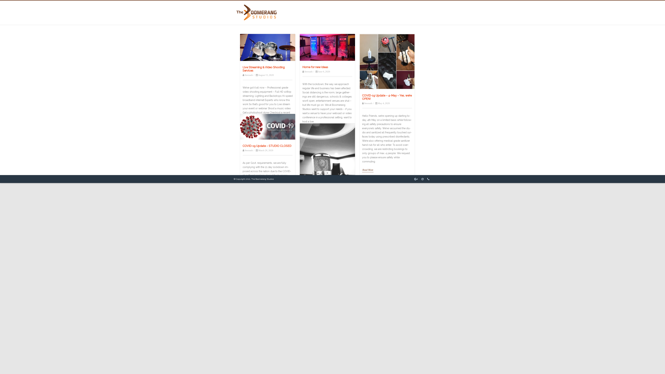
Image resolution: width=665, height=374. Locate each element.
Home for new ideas (315, 67)
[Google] (416, 179)
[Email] (422, 179)
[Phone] (428, 179)
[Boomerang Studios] (256, 19)
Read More (367, 170)
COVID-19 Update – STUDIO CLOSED (267, 146)
